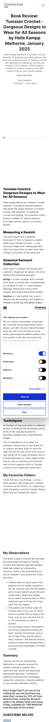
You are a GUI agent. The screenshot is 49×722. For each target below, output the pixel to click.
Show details (35, 389)
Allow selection (24, 404)
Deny (24, 412)
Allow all (24, 397)
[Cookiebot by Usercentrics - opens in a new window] (35, 308)
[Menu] (43, 5)
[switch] (42, 362)
